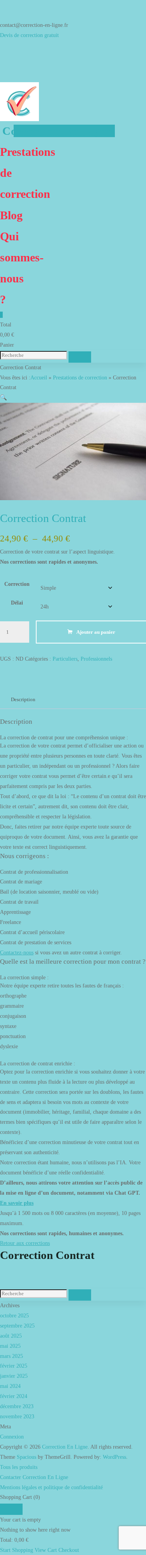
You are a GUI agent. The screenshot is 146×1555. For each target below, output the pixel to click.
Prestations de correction (80, 377)
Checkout (68, 1550)
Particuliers (65, 659)
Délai (17, 602)
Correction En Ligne (57, 131)
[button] (3, 397)
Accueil (38, 377)
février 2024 (13, 1396)
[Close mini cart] (11, 1509)
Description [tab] (23, 699)
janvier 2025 (14, 1376)
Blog (11, 215)
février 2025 (13, 1366)
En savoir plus (16, 1203)
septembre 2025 (17, 1325)
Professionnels (96, 659)
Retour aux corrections (25, 1243)
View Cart (46, 1550)
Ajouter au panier (95, 632)
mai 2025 (10, 1346)
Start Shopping (16, 1550)
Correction (17, 584)
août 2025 (11, 1336)
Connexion (12, 1436)
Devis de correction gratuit (29, 35)
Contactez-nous (16, 952)
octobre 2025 (14, 1315)
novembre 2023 (17, 1416)
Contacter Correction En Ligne (34, 1477)
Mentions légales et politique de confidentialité (51, 1487)
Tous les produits (18, 1467)
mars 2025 (11, 1356)
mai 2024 (10, 1386)
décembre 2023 (16, 1406)
